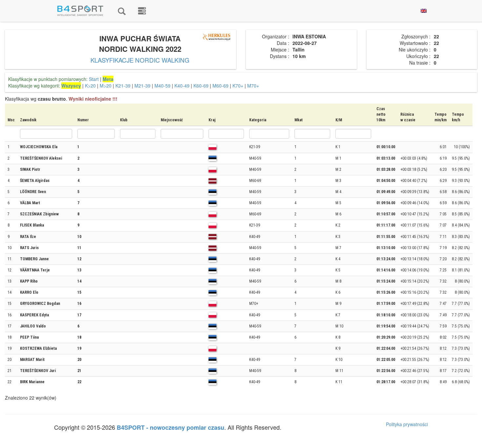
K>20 (90, 85)
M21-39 (142, 85)
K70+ (237, 85)
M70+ (253, 85)
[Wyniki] (121, 11)
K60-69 (201, 85)
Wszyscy (71, 85)
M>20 (105, 85)
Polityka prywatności (407, 424)
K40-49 (182, 85)
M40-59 (162, 85)
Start (94, 79)
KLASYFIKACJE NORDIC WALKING (140, 60)
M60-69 (220, 85)
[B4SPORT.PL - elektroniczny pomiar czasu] (142, 11)
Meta (108, 79)
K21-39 (123, 85)
